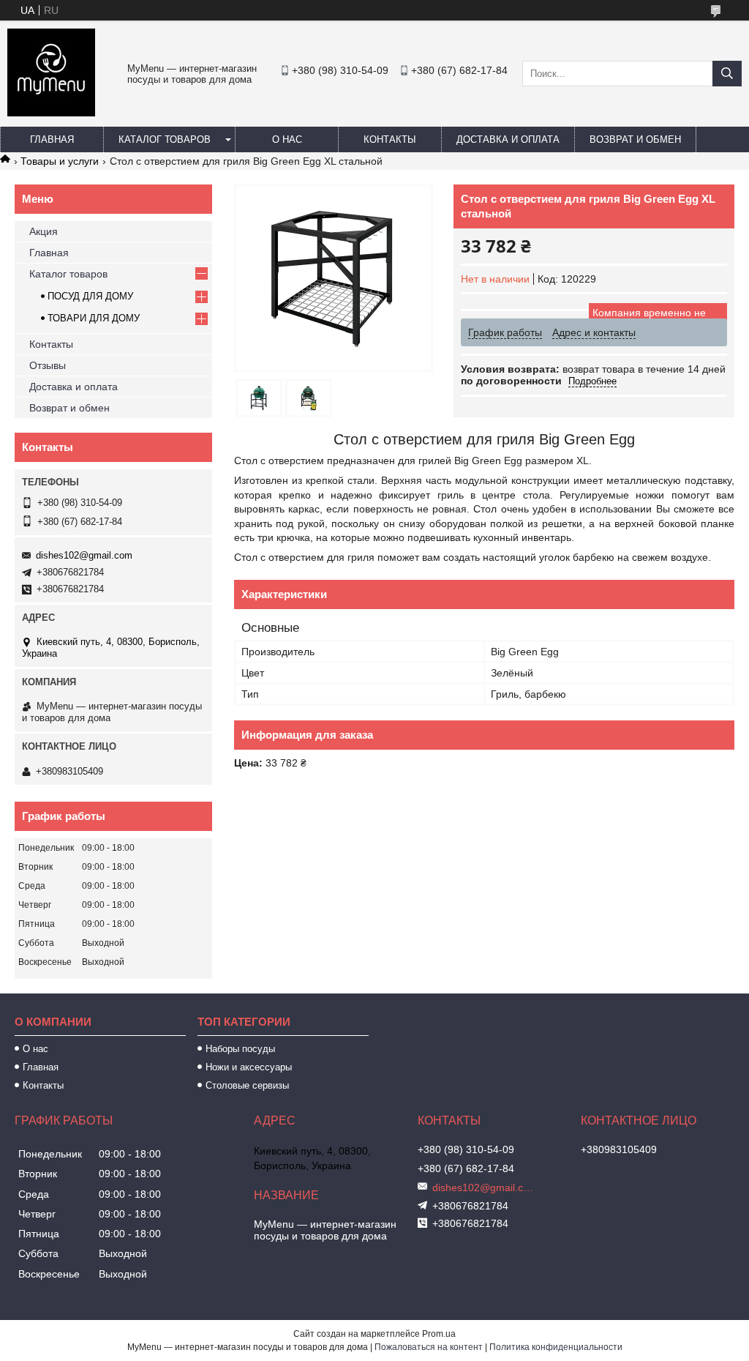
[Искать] (727, 73)
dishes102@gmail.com (84, 555)
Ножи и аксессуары (249, 1067)
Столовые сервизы (247, 1085)
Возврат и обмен (635, 139)
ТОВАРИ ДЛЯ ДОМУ (94, 318)
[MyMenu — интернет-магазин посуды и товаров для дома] (51, 113)
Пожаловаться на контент (428, 1347)
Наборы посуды (240, 1048)
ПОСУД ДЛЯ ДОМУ (90, 296)
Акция (43, 231)
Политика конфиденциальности (555, 1347)
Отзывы (47, 365)
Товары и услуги (59, 161)
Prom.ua (439, 1334)
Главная (52, 139)
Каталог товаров (164, 139)
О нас (287, 139)
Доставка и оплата (508, 139)
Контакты (390, 139)
